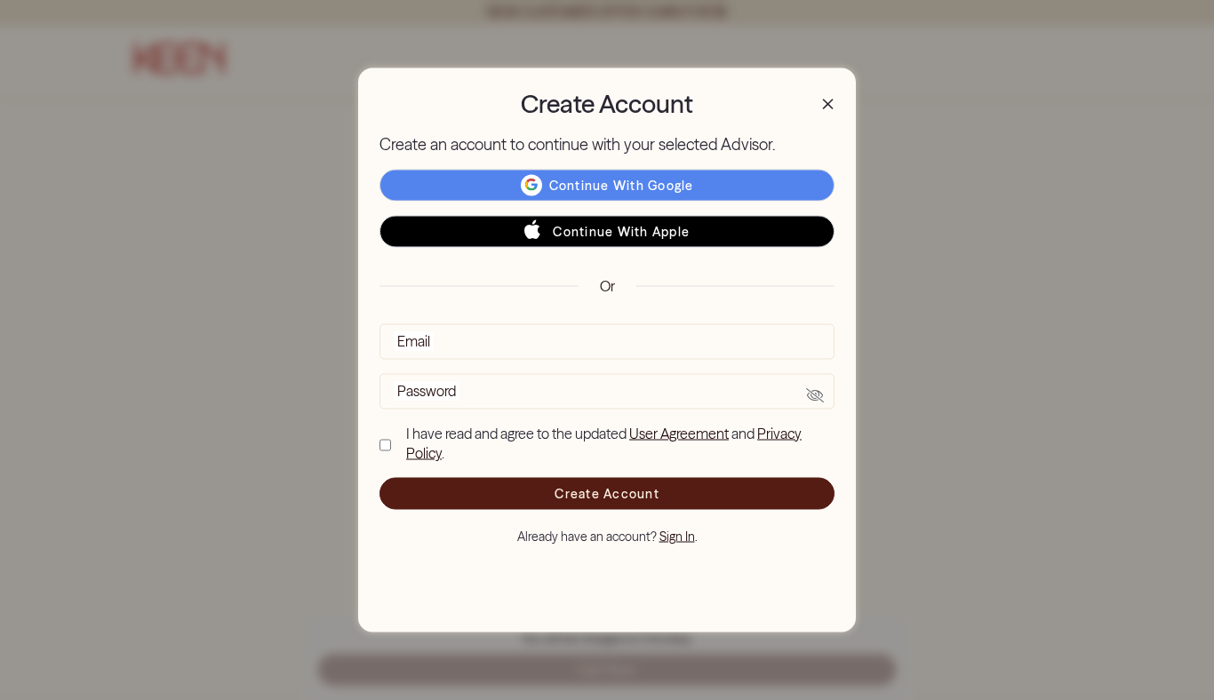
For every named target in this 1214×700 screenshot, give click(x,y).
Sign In (677, 537)
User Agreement (679, 432)
